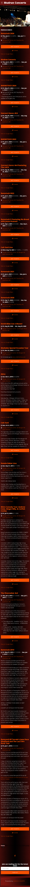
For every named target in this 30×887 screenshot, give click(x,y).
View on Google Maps (7, 54)
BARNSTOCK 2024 (8, 85)
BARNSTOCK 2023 (8, 139)
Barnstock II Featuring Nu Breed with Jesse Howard (15, 220)
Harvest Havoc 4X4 (9, 113)
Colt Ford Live (7, 247)
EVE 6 (3, 374)
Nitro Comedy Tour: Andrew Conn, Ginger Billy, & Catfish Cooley (13, 509)
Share (16, 50)
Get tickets (15, 46)
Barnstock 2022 (7, 193)
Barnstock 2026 (7, 33)
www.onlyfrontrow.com (18, 357)
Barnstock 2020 (7, 297)
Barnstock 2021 (7, 271)
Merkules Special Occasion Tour (14, 348)
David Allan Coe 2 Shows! (11, 324)
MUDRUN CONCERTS (19, 881)
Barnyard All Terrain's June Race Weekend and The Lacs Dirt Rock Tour (15, 741)
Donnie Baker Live (9, 463)
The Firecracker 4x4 (9, 593)
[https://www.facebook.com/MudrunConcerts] (15, 856)
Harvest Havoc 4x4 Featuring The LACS (13, 166)
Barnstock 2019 (7, 650)
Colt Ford (5, 423)
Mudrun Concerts (8, 59)
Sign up (15, 872)
